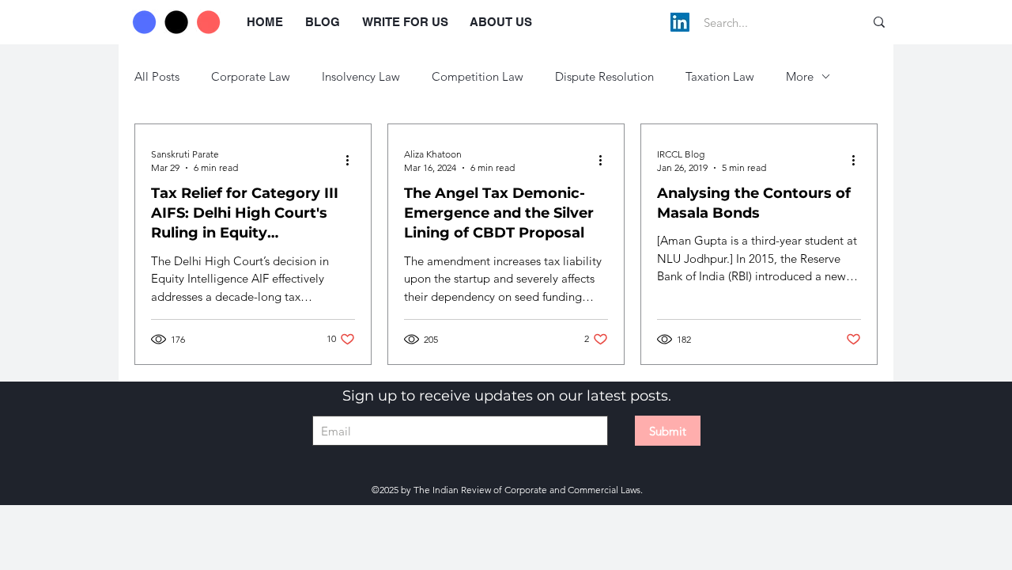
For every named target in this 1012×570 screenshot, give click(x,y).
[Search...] (879, 22)
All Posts (156, 76)
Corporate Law (250, 76)
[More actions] (352, 159)
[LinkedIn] (679, 22)
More (800, 76)
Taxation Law (719, 76)
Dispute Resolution (604, 76)
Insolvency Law (361, 76)
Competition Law (477, 76)
